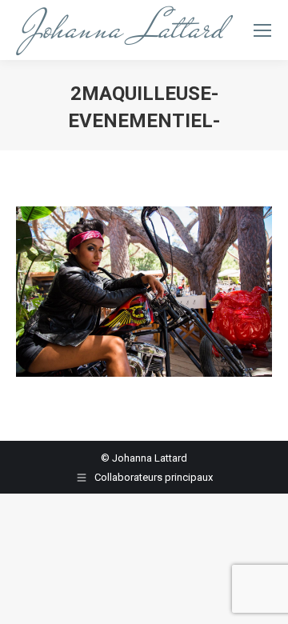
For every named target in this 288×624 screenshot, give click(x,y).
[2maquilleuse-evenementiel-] (144, 291)
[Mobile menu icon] (262, 30)
